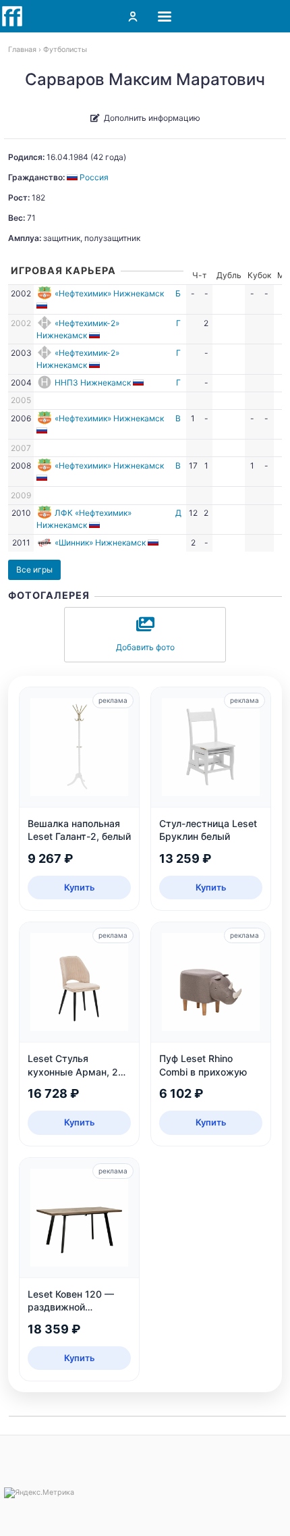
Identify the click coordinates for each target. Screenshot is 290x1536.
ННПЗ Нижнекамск (93, 382)
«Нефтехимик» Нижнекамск (109, 293)
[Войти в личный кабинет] (132, 16)
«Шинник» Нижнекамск (100, 542)
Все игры (34, 569)
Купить (79, 887)
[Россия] (42, 305)
